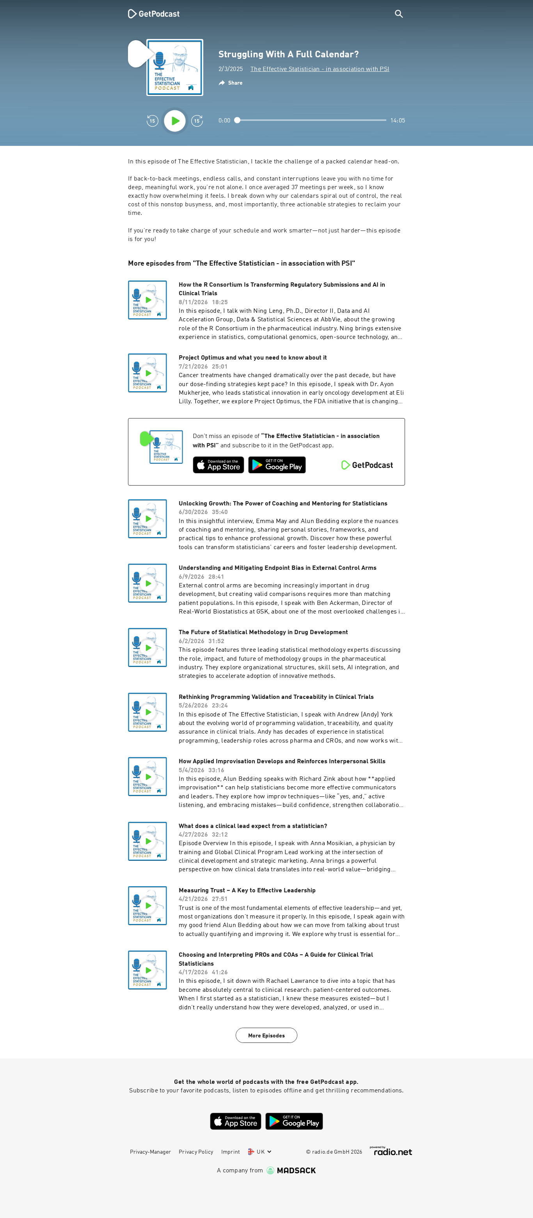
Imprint (230, 1152)
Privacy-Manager (150, 1152)
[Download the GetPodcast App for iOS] (218, 464)
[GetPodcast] (148, 13)
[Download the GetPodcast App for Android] (277, 464)
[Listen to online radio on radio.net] (391, 1150)
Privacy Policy (196, 1152)
